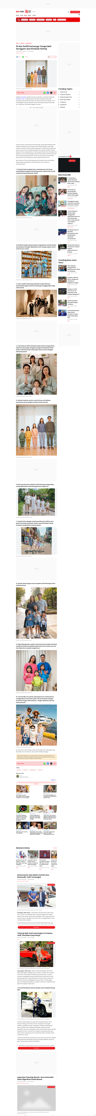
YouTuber (23, 97)
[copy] (54, 93)
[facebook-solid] (48, 93)
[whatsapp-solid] (44, 93)
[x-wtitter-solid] (51, 93)
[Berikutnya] (57, 840)
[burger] (79, 14)
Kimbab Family (20, 99)
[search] (68, 12)
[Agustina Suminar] (17, 776)
